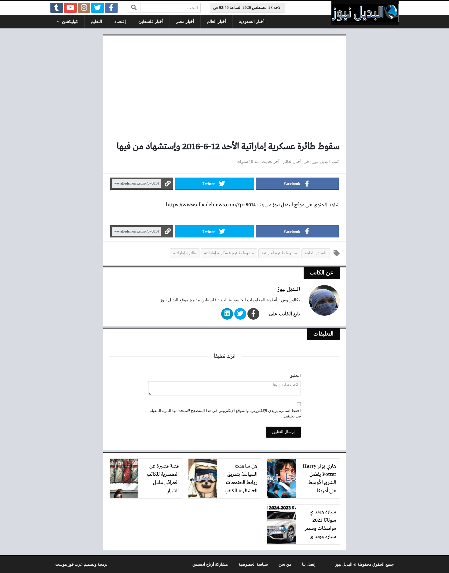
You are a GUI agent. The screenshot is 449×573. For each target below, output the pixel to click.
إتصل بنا (309, 564)
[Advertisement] (224, 90)
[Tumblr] (56, 8)
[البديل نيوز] (365, 13)
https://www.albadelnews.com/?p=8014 (211, 205)
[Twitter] (97, 8)
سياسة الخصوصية (253, 564)
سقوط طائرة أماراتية (279, 253)
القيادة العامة (316, 253)
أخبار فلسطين (150, 21)
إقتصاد (120, 21)
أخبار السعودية (252, 21)
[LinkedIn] (227, 314)
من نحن (285, 564)
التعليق (295, 375)
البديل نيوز (321, 162)
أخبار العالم (216, 21)
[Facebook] (111, 8)
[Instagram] (84, 8)
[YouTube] (70, 8)
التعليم (96, 21)
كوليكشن (70, 21)
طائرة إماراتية (184, 253)
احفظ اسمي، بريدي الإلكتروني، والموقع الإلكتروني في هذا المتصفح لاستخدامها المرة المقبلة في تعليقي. (225, 414)
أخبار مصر (185, 21)
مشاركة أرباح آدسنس (210, 564)
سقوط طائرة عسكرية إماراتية (229, 253)
